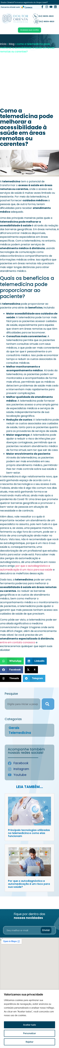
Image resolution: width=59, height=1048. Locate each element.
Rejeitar (29, 1041)
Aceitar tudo (29, 1024)
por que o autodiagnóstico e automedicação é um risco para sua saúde (26, 567)
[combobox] (22, 704)
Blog (11, 44)
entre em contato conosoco (17, 642)
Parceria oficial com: (10, 7)
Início (3, 44)
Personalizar (29, 1033)
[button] (12, 661)
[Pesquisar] (48, 704)
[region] (29, 1019)
